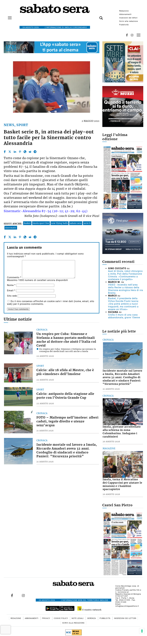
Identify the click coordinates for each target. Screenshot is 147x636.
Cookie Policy (61, 618)
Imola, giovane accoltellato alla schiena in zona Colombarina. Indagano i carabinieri (122, 431)
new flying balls (59, 223)
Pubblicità (124, 25)
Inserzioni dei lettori (128, 18)
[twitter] (9, 151)
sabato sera (76, 223)
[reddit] (30, 151)
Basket (27, 223)
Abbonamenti (125, 14)
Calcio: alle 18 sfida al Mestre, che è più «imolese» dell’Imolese (65, 372)
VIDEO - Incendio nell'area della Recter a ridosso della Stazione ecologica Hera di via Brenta (125, 288)
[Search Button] (97, 16)
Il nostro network (91, 609)
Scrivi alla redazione (128, 21)
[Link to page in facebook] (12, 595)
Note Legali (78, 618)
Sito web (12, 295)
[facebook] (4, 151)
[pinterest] (20, 151)
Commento (14, 277)
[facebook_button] (126, 35)
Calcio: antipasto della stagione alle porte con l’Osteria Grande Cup (65, 396)
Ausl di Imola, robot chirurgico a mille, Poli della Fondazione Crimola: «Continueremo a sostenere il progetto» (125, 275)
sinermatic (10, 228)
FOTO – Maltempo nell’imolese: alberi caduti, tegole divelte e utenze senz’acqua (67, 421)
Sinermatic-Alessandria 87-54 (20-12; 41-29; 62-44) (46, 211)
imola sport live (41, 223)
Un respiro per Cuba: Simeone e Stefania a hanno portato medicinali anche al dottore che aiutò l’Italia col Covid (66, 339)
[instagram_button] (132, 35)
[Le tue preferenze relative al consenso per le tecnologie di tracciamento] (142, 631)
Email (11, 290)
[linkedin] (15, 151)
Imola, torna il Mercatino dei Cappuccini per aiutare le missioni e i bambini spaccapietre (122, 484)
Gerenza (91, 618)
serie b (87, 223)
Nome (11, 285)
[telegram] (35, 151)
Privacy (46, 618)
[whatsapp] (25, 151)
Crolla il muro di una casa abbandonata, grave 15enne (124, 316)
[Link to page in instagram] (23, 595)
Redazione (124, 11)
